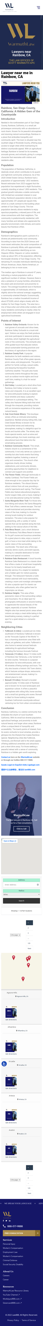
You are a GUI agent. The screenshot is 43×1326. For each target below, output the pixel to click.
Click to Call (21, 829)
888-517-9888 (15, 1226)
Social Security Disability (13, 1264)
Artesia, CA (22, 1099)
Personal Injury (9, 1244)
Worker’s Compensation (13, 1248)
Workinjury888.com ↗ (12, 1299)
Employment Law (10, 1252)
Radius (21, 890)
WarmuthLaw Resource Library (16, 1290)
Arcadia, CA (23, 1065)
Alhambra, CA (22, 1031)
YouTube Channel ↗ (11, 1295)
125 (29, 943)
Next (29, 948)
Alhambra (12, 1027)
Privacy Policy (13, 1320)
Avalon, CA (22, 1134)
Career (6, 1279)
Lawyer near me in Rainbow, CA (17, 75)
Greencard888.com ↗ (12, 1303)
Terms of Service (29, 1320)
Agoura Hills (12, 992)
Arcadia (12, 1061)
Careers (6, 1275)
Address (21, 880)
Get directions (11, 1019)
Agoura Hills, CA (22, 996)
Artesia (12, 1095)
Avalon (12, 1130)
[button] (13, 957)
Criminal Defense (10, 1260)
